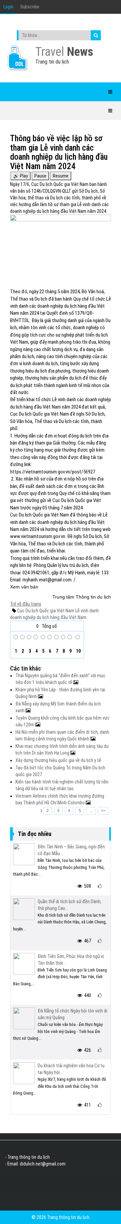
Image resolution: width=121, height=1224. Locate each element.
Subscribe (29, 6)
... (90, 810)
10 (78, 651)
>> (103, 810)
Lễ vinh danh (86, 610)
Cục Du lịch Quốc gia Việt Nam (45, 610)
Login (8, 6)
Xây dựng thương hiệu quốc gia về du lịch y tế (58, 760)
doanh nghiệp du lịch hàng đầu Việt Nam (48, 617)
